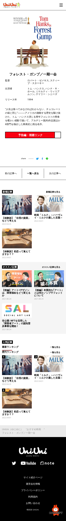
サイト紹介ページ (33, 477)
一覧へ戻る (33, 173)
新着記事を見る (53, 191)
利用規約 (33, 496)
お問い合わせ (33, 503)
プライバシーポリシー (33, 490)
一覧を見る (55, 347)
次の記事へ (55, 173)
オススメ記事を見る (51, 267)
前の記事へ (11, 173)
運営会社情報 (33, 483)
